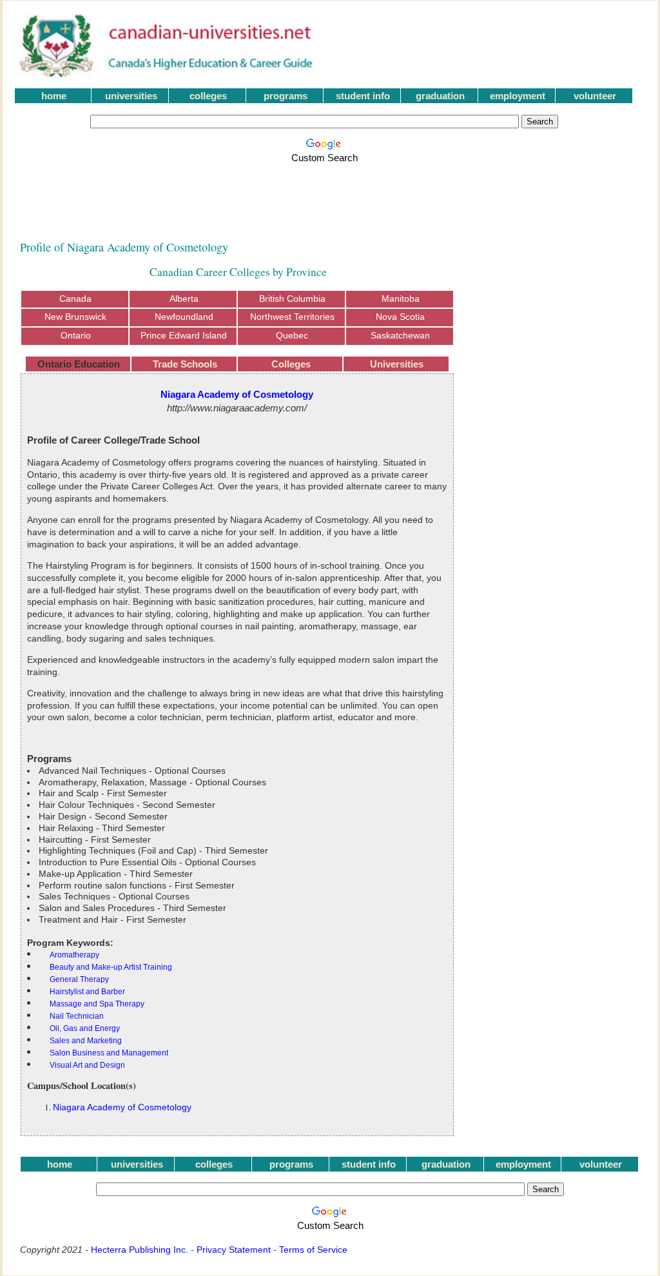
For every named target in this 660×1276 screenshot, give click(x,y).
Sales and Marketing (86, 1040)
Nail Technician (77, 1016)
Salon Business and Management (109, 1052)
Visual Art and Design (87, 1065)
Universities (396, 363)
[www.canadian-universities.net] (167, 74)
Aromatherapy (74, 954)
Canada (75, 299)
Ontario (76, 335)
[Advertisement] (326, 195)
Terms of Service (313, 1249)
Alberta (184, 299)
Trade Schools (185, 363)
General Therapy (79, 979)
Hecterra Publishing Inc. (139, 1249)
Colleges (291, 363)
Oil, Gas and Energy (85, 1028)
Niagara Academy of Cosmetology (122, 1107)
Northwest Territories (292, 317)
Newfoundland (184, 317)
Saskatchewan (400, 335)
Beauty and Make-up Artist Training (111, 967)
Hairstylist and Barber (87, 991)
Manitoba (401, 299)
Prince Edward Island (184, 335)
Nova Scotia (400, 317)
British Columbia (292, 299)
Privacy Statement (234, 1249)
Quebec (292, 335)
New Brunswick (75, 317)
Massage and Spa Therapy (97, 1003)
